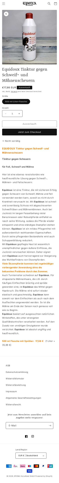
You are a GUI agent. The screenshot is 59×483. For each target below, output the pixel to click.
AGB (8, 365)
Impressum (11, 391)
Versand (14, 91)
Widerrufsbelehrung (16, 385)
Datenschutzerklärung (17, 372)
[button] (3, 3)
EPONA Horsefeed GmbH (24, 476)
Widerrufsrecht (13, 404)
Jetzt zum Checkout (29, 132)
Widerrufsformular (15, 378)
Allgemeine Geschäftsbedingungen (23, 398)
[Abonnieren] (50, 425)
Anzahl (5, 108)
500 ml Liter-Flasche (17, 102)
